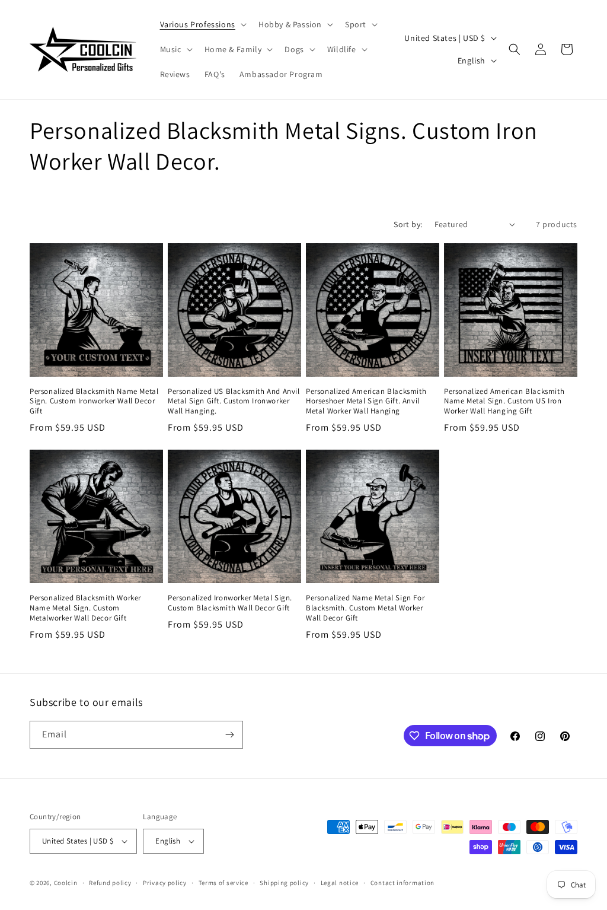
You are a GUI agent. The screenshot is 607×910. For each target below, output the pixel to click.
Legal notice (340, 883)
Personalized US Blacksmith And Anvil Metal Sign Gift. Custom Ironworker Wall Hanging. (234, 401)
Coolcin (66, 883)
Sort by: (408, 224)
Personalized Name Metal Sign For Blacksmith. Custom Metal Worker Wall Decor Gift (365, 608)
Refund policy (110, 883)
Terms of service (223, 883)
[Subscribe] (229, 735)
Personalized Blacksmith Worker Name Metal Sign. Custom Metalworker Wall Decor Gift (85, 608)
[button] (202, 24)
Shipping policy (284, 883)
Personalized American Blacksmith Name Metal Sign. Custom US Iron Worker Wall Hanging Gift (504, 401)
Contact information (402, 883)
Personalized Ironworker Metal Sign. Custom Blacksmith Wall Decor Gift (230, 603)
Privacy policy (165, 883)
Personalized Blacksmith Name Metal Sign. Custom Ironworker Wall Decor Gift (94, 401)
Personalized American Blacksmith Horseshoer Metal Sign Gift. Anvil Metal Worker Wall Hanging (366, 401)
